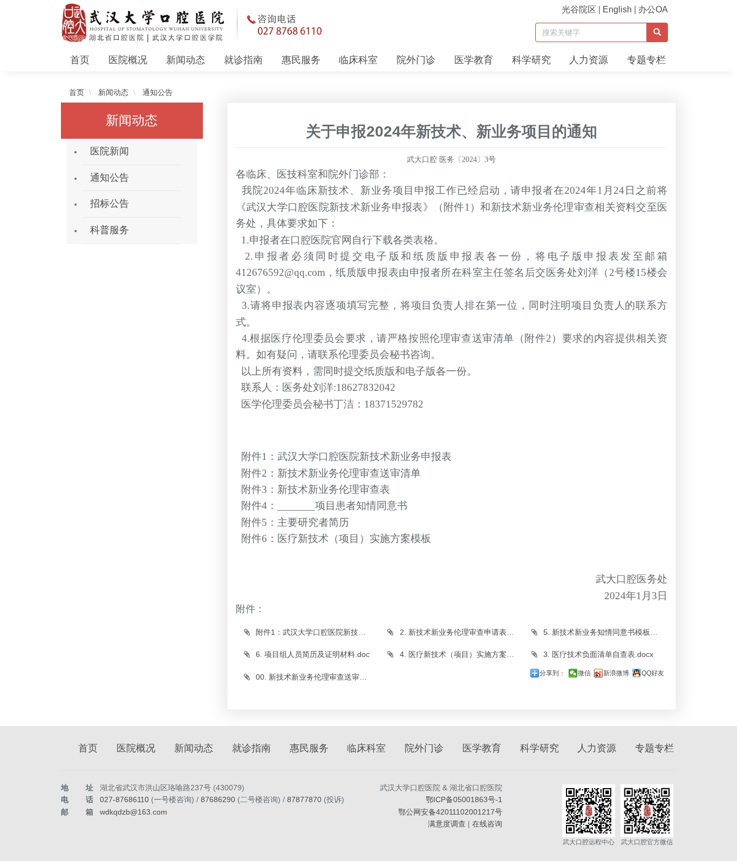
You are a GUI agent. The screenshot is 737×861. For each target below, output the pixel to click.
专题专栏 (646, 60)
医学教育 (473, 60)
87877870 (304, 799)
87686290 (218, 799)
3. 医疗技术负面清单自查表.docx (597, 654)
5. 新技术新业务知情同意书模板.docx (604, 632)
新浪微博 (616, 673)
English (617, 9)
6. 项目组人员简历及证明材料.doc (312, 654)
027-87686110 (124, 799)
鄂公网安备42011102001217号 (450, 812)
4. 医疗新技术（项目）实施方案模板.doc (460, 654)
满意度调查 (447, 823)
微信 (584, 673)
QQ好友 (653, 673)
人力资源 (588, 60)
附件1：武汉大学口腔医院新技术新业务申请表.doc (317, 632)
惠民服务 (301, 60)
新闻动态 (185, 60)
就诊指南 (243, 60)
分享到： (552, 673)
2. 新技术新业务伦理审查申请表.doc (459, 632)
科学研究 (531, 60)
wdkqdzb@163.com (133, 812)
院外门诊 (416, 60)
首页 (80, 60)
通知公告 (156, 92)
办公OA (653, 9)
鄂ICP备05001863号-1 (464, 799)
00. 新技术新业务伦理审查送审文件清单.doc (317, 677)
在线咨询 (487, 823)
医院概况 (127, 60)
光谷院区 (579, 9)
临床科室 (358, 60)
